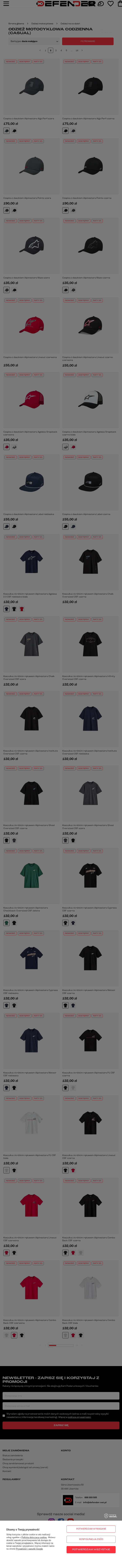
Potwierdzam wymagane (91, 1529)
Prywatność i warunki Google (29, 1549)
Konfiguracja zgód (91, 1539)
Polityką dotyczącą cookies (34, 1537)
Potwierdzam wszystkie (91, 1549)
